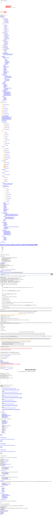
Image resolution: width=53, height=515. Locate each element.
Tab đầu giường (6, 88)
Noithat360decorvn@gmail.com (6, 484)
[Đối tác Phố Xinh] (4, 417)
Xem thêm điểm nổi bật (3, 262)
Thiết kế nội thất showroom (7, 94)
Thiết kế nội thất (4, 230)
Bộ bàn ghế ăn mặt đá (8, 76)
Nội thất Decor (4, 160)
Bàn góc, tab (5, 67)
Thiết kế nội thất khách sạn (7, 93)
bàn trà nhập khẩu (7, 363)
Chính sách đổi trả (4, 496)
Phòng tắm (3, 172)
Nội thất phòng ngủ (4, 222)
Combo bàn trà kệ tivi (6, 66)
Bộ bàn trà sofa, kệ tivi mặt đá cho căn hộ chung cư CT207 (12, 393)
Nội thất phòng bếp (4, 212)
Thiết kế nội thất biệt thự (7, 91)
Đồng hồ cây (5, 73)
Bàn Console (5, 70)
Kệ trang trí (5, 211)
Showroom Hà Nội (2, 475)
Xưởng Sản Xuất (2, 465)
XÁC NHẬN (2, 513)
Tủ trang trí (5, 68)
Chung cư (5, 97)
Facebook (6, 422)
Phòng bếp (3, 74)
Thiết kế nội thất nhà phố (7, 233)
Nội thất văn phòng (4, 122)
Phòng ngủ (3, 83)
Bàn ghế (3, 146)
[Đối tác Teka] (4, 413)
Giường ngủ (5, 84)
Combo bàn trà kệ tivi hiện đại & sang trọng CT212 (11, 409)
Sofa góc (6, 64)
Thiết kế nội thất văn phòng (7, 95)
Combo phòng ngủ (6, 89)
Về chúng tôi (2, 480)
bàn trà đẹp (3, 363)
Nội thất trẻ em (4, 169)
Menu (5, 420)
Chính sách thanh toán (5, 494)
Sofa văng (6, 63)
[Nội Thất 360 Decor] (7, 9)
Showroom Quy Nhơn (3, 470)
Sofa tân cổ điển (7, 61)
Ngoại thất (3, 182)
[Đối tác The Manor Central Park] (6, 415)
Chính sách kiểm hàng (5, 497)
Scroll (1, 514)
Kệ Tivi (5, 202)
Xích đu (5, 208)
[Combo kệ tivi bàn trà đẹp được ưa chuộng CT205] (9, 388)
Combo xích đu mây (6, 71)
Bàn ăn (5, 78)
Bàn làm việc (5, 86)
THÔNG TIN (2, 486)
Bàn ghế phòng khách (6, 57)
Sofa (4, 58)
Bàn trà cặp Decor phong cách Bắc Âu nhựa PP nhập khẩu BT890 (19, 245)
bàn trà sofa (11, 363)
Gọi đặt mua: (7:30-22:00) (5, 270)
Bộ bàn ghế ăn (5, 75)
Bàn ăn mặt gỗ (7, 80)
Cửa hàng (5, 98)
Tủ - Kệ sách (5, 90)
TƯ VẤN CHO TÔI (3, 507)
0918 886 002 (7, 369)
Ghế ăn (5, 81)
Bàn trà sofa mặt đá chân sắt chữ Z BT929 (9, 401)
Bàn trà (5, 65)
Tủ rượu (5, 205)
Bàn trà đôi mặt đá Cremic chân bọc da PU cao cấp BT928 (12, 397)
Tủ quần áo (5, 223)
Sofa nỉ (6, 59)
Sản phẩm (3, 488)
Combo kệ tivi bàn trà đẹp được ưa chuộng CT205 (10, 389)
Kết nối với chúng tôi (3, 499)
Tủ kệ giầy (5, 69)
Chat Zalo (5, 423)
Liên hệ (3, 100)
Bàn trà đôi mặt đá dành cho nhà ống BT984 (9, 405)
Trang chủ (1, 242)
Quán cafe (5, 99)
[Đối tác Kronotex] (4, 414)
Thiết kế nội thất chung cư (7, 92)
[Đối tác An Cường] (4, 416)
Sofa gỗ (6, 60)
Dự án (3, 96)
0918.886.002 (2, 16)
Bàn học (5, 87)
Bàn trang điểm (6, 85)
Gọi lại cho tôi (11, 368)
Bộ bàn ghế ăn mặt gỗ (8, 77)
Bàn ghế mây (5, 72)
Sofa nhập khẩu (7, 62)
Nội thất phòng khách (5, 185)
